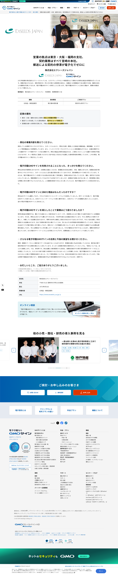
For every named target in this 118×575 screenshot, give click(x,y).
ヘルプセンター (64, 491)
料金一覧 (64, 437)
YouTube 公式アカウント (93, 497)
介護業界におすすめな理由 (42, 453)
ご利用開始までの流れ (66, 482)
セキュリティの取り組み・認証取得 (45, 466)
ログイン (91, 4)
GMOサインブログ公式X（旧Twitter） (96, 491)
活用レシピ (63, 498)
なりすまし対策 (71, 534)
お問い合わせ (112, 4)
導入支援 (62, 480)
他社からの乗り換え (66, 485)
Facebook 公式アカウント (93, 499)
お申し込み (111, 8)
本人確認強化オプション (93, 451)
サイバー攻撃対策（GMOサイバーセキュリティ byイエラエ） (36, 534)
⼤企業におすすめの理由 (41, 451)
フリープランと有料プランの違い (69, 444)
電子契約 (62, 459)
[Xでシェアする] (57, 423)
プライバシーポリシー (68, 572)
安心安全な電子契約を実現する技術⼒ (45, 459)
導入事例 (37, 478)
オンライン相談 (101, 4)
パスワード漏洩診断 (46, 533)
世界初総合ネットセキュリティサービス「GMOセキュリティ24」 (27, 533)
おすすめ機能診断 (91, 440)
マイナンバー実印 (91, 457)
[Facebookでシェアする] (61, 423)
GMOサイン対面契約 (92, 455)
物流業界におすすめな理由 (42, 455)
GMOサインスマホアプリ (93, 444)
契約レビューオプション (93, 448)
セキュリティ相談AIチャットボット (69, 533)
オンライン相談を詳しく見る (84, 313)
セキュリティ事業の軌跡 (80, 534)
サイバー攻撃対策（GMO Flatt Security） (58, 534)
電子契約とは (38, 435)
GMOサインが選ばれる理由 (42, 448)
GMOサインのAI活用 (40, 464)
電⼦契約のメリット (42, 437)
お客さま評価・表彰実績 (41, 468)
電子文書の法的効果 (42, 440)
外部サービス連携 (91, 442)
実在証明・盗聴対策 (19, 534)
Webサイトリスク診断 (56, 533)
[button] (104, 350)
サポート (62, 478)
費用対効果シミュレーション (68, 446)
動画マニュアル (64, 496)
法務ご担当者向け (65, 455)
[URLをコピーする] (66, 423)
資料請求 (102, 8)
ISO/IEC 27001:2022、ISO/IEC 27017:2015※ (42, 516)
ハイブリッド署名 (40, 462)
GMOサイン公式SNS (91, 487)
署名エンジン (89, 462)
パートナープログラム (41, 491)
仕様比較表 (65, 440)
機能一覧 (88, 435)
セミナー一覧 (89, 478)
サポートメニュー (67, 442)
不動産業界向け (64, 451)
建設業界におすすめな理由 (42, 457)
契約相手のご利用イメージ (42, 484)
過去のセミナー (90, 480)
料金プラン (63, 435)
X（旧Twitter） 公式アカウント (95, 495)
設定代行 (62, 487)
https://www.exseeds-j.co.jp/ (49, 294)
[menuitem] (39, 8)
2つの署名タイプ (41, 442)
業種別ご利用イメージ (41, 482)
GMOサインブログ (91, 489)
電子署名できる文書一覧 (41, 444)
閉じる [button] (101, 571)
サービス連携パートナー (41, 493)
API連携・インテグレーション (94, 459)
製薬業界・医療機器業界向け (68, 453)
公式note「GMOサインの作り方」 (95, 502)
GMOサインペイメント (92, 453)
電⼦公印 (62, 462)
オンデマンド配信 (91, 482)
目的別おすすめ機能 (91, 437)
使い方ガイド (64, 493)
